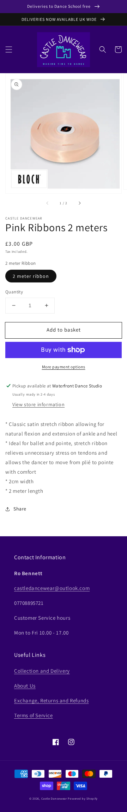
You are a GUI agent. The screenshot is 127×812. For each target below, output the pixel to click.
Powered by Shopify (83, 798)
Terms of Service (33, 715)
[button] (9, 49)
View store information (38, 404)
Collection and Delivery (42, 670)
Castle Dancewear (54, 798)
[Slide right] (79, 203)
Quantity (14, 292)
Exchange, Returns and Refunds (51, 700)
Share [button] (19, 509)
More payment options (63, 366)
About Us (25, 685)
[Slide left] (47, 203)
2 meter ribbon (31, 276)
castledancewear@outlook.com (52, 588)
